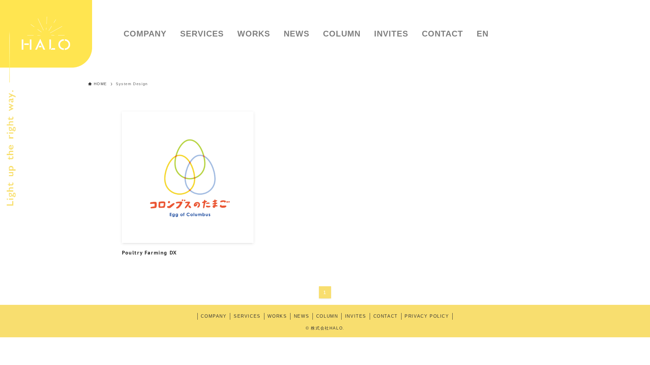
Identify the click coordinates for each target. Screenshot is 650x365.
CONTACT (385, 316)
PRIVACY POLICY (427, 316)
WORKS (277, 316)
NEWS (301, 316)
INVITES (355, 316)
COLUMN (327, 316)
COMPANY (213, 316)
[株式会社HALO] (46, 34)
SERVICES (247, 316)
